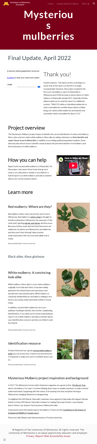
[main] (48, 25)
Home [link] (50, 3)
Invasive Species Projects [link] (68, 3)
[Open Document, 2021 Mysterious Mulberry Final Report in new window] (35, 72)
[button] (94, 4)
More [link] (84, 3)
